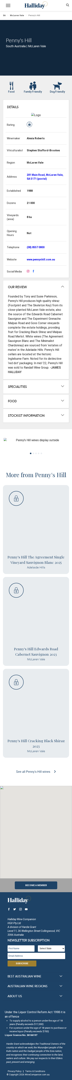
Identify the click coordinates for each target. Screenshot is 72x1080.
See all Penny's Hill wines (33, 771)
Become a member (36, 885)
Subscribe (22, 963)
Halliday (36, 5)
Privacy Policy (14, 1071)
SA (4, 15)
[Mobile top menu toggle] (8, 6)
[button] (36, 830)
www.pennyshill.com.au (41, 259)
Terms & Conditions (35, 1071)
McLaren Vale (17, 15)
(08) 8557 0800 (35, 247)
